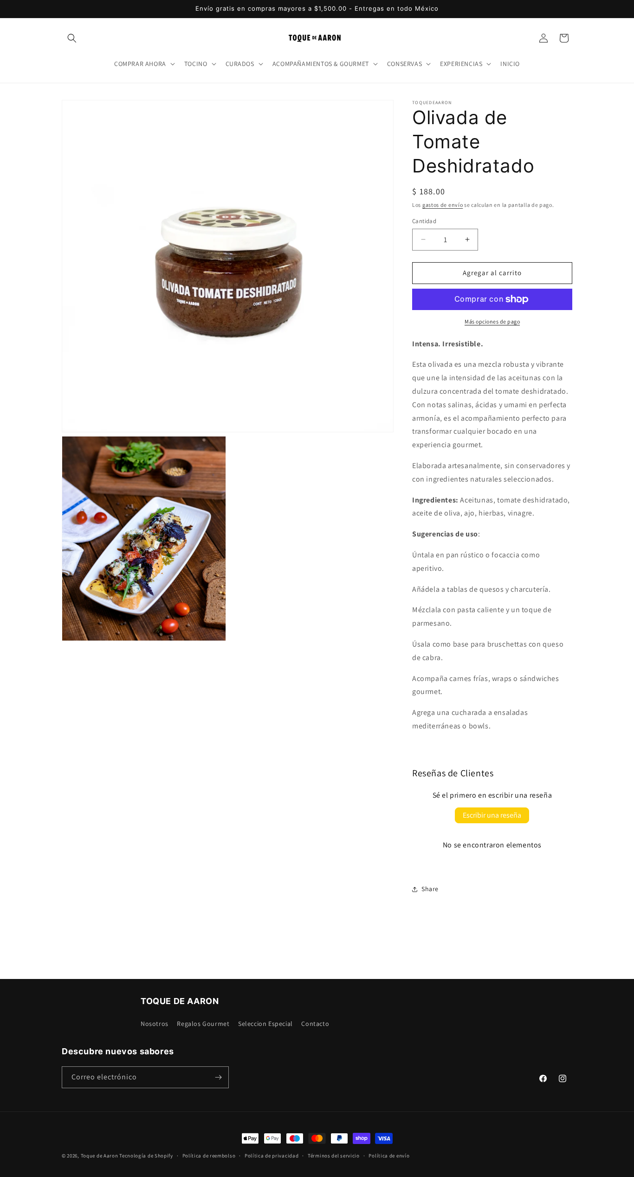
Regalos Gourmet (203, 1023)
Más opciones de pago (492, 321)
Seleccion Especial (265, 1023)
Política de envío (389, 1155)
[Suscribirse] (218, 1077)
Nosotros (154, 1023)
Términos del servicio (334, 1155)
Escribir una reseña (492, 815)
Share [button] (430, 889)
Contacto (315, 1023)
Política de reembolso (209, 1155)
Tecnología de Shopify (146, 1155)
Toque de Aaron (99, 1155)
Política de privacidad (271, 1155)
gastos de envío (442, 204)
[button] (72, 38)
